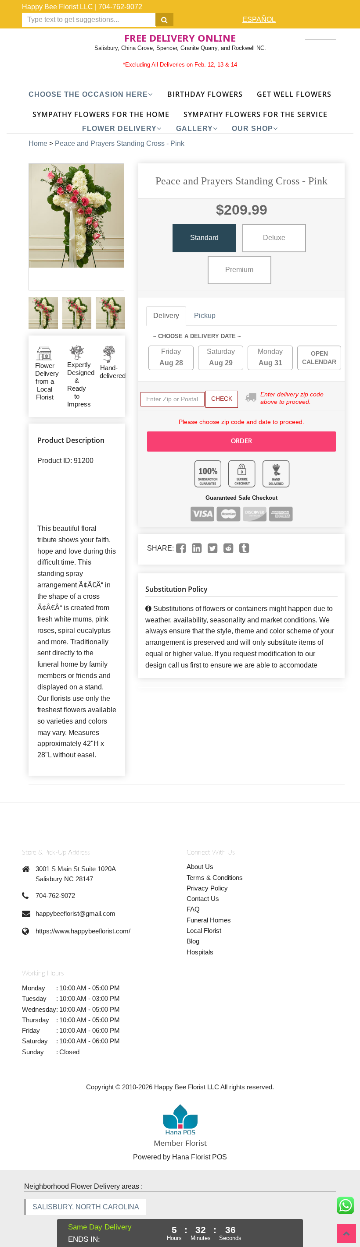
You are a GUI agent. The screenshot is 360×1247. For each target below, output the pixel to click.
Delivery (166, 315)
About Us (200, 866)
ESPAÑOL (259, 19)
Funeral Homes (209, 920)
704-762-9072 (120, 7)
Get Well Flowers (294, 94)
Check (221, 398)
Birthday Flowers (205, 94)
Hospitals (200, 952)
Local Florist (204, 930)
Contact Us (203, 898)
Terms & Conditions (215, 877)
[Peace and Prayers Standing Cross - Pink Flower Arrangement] (43, 313)
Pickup (205, 315)
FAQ (193, 909)
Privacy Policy (207, 888)
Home (38, 143)
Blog (193, 941)
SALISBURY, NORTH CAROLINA (85, 1207)
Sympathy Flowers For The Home (100, 114)
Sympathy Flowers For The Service (256, 114)
